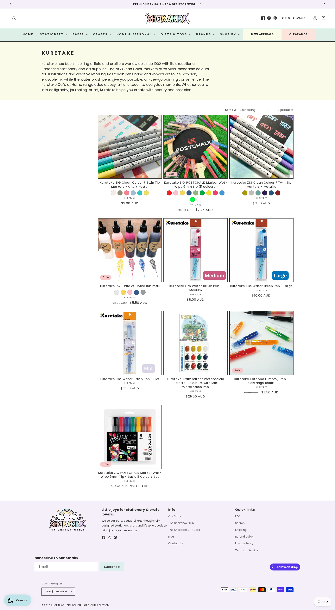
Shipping (241, 530)
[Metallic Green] (258, 192)
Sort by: (230, 110)
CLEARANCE (298, 34)
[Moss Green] (195, 192)
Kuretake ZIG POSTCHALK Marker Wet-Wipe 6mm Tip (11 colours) (195, 185)
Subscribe (112, 567)
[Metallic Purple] (264, 192)
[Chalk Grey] (120, 192)
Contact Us (176, 543)
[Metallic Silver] (251, 192)
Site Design (74, 605)
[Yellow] (182, 192)
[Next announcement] (324, 4)
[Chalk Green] (139, 192)
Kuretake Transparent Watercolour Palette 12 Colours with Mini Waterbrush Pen (195, 383)
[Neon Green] (192, 199)
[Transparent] (116, 292)
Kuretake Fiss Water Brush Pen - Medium (195, 288)
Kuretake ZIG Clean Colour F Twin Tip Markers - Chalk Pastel (130, 185)
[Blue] (189, 192)
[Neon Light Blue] (221, 192)
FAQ (238, 516)
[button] (14, 18)
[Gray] (143, 292)
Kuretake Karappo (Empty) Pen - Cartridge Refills (261, 381)
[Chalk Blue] (133, 192)
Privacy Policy (244, 543)
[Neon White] (198, 199)
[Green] (202, 192)
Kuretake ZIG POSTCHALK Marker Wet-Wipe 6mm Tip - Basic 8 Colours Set (129, 475)
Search (240, 523)
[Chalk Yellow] (146, 192)
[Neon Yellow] (208, 192)
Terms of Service (246, 550)
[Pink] (175, 192)
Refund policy (244, 537)
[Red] (169, 192)
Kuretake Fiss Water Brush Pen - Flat (130, 379)
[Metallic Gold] (244, 192)
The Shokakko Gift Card (184, 530)
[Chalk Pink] (126, 192)
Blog (171, 537)
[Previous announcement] (10, 4)
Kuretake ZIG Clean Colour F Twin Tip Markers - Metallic (261, 185)
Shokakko (57, 605)
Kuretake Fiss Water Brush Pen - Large (261, 286)
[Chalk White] (113, 192)
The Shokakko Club (181, 523)
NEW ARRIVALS (262, 34)
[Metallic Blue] (271, 192)
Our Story (174, 516)
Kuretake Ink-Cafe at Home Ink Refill (130, 286)
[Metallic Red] (277, 192)
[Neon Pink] (215, 192)
